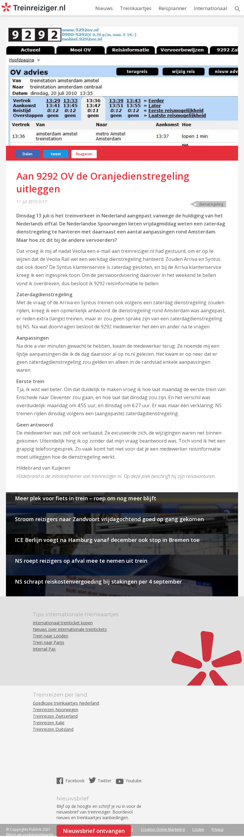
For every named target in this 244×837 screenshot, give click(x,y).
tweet (56, 153)
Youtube (134, 780)
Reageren (84, 153)
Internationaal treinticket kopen (63, 623)
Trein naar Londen (50, 636)
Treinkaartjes (135, 8)
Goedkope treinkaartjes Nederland (66, 703)
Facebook (75, 780)
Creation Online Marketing (163, 829)
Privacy (217, 829)
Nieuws (104, 8)
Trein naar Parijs (48, 642)
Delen (27, 153)
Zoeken (237, 9)
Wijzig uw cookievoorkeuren (29, 834)
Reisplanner (173, 8)
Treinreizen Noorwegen (55, 709)
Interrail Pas (44, 649)
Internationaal (210, 8)
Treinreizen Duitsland (53, 729)
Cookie (198, 829)
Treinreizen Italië (49, 722)
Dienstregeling (211, 204)
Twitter (104, 780)
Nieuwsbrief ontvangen (94, 830)
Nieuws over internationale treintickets (70, 629)
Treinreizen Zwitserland (55, 716)
